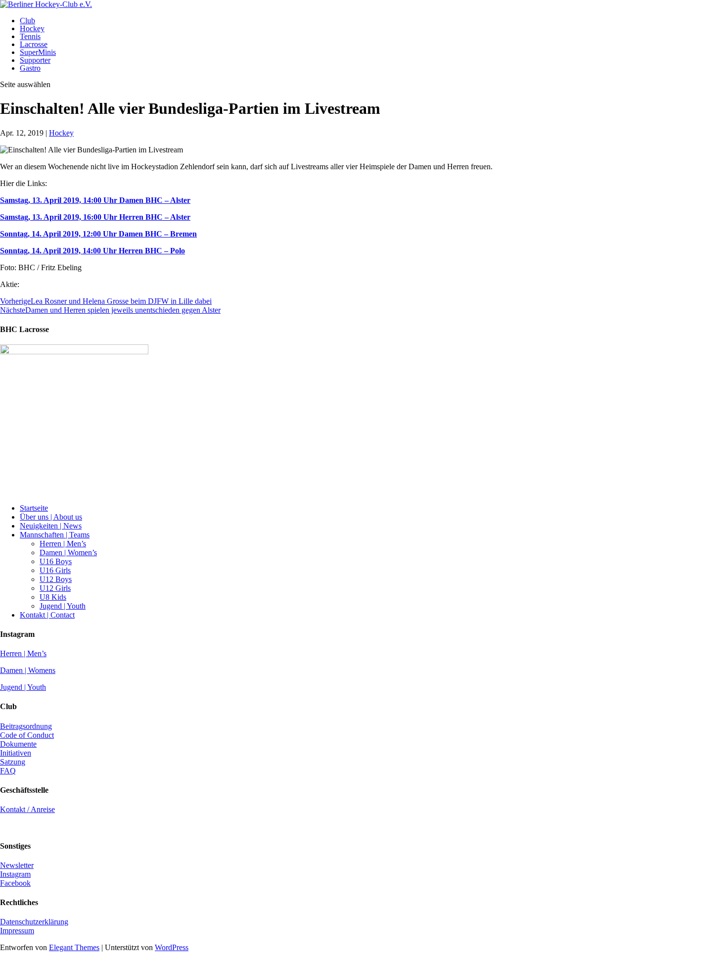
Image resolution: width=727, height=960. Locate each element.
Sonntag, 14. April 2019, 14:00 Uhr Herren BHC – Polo (92, 250)
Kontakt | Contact (47, 615)
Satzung (12, 762)
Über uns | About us (51, 517)
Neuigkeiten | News (51, 526)
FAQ (8, 771)
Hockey (32, 28)
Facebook (15, 883)
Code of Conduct (27, 735)
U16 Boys (56, 561)
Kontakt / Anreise (27, 809)
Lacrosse (33, 44)
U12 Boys (56, 579)
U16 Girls (55, 570)
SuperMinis (38, 52)
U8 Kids (53, 597)
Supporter (35, 60)
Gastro (30, 68)
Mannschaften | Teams (55, 534)
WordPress (171, 947)
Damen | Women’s (68, 552)
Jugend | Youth (63, 606)
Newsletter (17, 865)
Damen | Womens (27, 670)
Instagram (15, 874)
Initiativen (15, 753)
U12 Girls (55, 588)
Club (27, 20)
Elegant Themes (74, 947)
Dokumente (18, 744)
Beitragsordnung (26, 726)
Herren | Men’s (63, 543)
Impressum (17, 930)
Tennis (30, 36)
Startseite (34, 508)
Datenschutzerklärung (34, 921)
